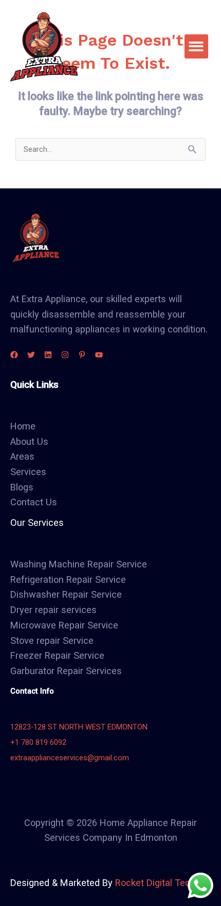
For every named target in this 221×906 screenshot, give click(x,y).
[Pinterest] (82, 355)
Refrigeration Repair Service (68, 579)
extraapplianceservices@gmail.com (69, 757)
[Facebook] (14, 355)
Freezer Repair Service (57, 655)
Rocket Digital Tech (155, 882)
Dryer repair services (53, 609)
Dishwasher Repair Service (66, 594)
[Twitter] (31, 355)
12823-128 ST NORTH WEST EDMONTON (79, 727)
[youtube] (99, 355)
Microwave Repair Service (64, 625)
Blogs (21, 487)
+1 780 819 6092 (38, 742)
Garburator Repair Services (66, 670)
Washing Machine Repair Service (78, 564)
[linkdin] (48, 355)
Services (28, 471)
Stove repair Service (52, 640)
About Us (29, 441)
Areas (22, 456)
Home (22, 426)
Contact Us (33, 502)
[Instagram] (65, 355)
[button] (197, 46)
